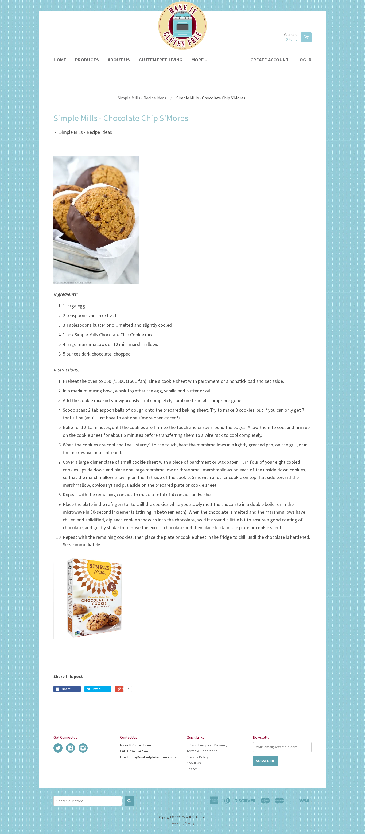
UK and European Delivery (207, 745)
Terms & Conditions (202, 751)
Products (87, 60)
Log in (304, 60)
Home (59, 60)
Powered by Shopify (183, 823)
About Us (119, 60)
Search (192, 768)
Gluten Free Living (161, 60)
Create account (269, 60)
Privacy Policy (198, 757)
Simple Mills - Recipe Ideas (142, 97)
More (198, 60)
